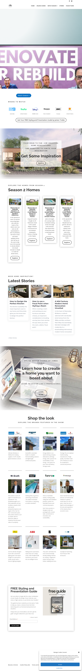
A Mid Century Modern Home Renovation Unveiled (61, 304)
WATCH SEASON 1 (52, 6)
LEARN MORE (41, 393)
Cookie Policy (59, 668)
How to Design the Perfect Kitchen (18, 302)
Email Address (14, 619)
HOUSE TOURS (70, 6)
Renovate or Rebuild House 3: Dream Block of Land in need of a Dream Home (50, 212)
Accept (60, 664)
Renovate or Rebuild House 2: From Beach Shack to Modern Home (32, 212)
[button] (79, 652)
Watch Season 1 (24, 95)
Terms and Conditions (38, 665)
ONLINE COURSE (41, 6)
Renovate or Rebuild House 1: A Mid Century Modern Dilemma (15, 211)
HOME (33, 6)
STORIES (61, 6)
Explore (41, 163)
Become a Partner (13, 665)
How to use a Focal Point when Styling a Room (40, 303)
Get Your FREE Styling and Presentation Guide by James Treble (41, 120)
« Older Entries (12, 338)
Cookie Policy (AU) (25, 665)
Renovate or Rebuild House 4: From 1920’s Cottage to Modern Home (67, 212)
